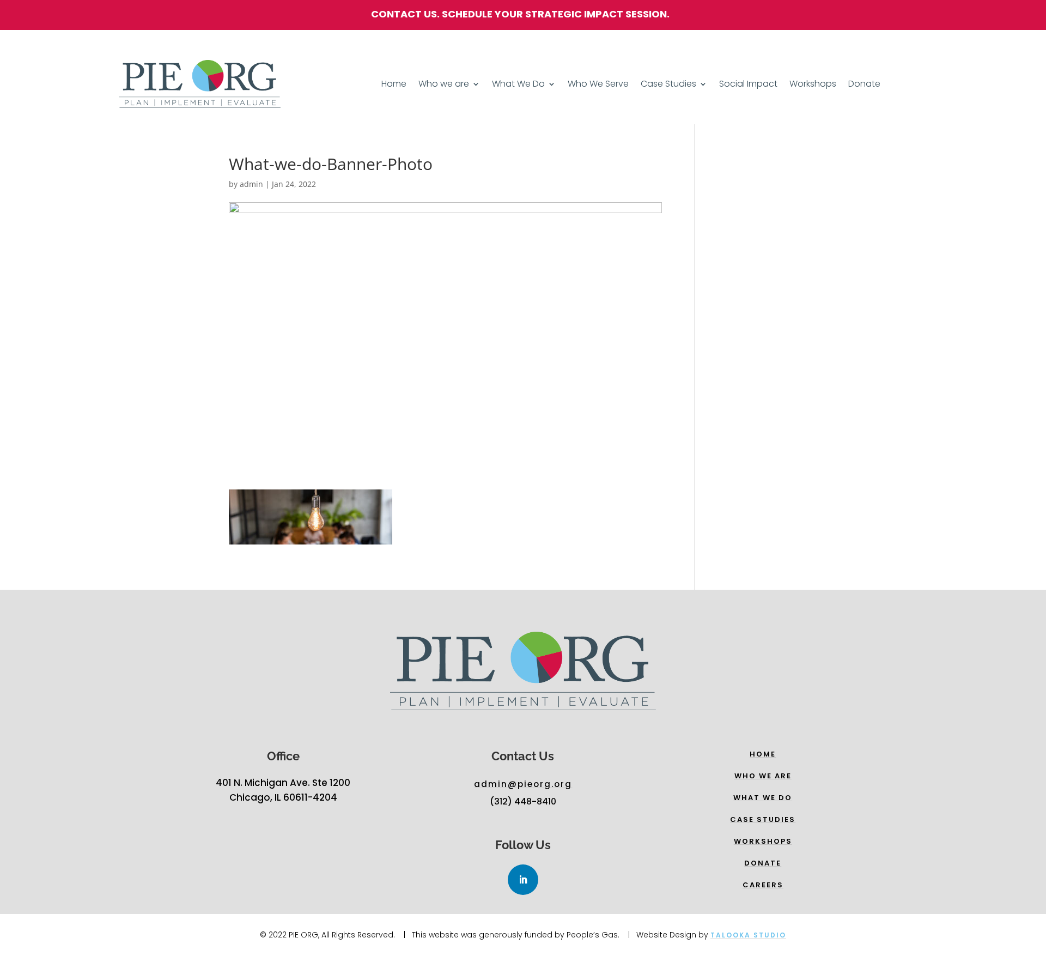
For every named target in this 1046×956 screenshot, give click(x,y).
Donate (864, 85)
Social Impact (748, 85)
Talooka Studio (748, 935)
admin (251, 184)
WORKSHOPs (763, 841)
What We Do (518, 85)
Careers (763, 885)
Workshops (812, 85)
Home (393, 85)
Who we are (443, 85)
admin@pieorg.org (523, 784)
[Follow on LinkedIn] (523, 879)
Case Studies (668, 85)
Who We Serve (598, 85)
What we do (762, 797)
